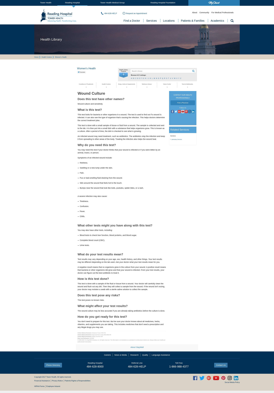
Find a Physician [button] (182, 103)
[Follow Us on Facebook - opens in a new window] (172, 111)
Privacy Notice (57, 381)
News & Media (120, 355)
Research (134, 355)
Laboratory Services (176, 139)
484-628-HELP (137, 366)
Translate (82, 72)
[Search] (232, 21)
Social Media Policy (232, 382)
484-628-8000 (95, 366)
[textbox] (161, 71)
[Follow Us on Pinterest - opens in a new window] (186, 111)
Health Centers (47, 57)
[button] (123, 75)
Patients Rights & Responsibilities (77, 381)
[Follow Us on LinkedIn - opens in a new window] (193, 111)
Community (204, 12)
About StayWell (137, 347)
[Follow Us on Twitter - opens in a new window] (175, 111)
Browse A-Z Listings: (138, 75)
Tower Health (45, 3)
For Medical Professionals (222, 12)
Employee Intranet (53, 386)
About (194, 12)
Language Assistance (161, 355)
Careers (107, 355)
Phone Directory (53, 365)
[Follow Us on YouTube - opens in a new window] (179, 111)
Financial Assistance (42, 381)
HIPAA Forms (39, 386)
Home (36, 57)
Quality (145, 355)
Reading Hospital (72, 3)
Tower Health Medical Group (112, 3)
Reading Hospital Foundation (162, 3)
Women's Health (61, 57)
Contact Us (221, 365)
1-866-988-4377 (179, 366)
